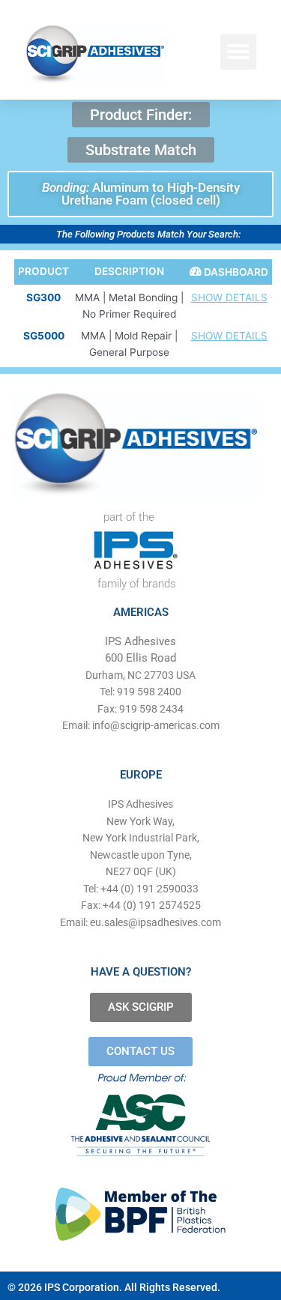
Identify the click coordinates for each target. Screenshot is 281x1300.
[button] (238, 52)
